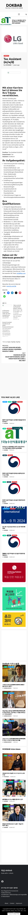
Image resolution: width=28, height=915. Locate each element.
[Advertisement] (14, 380)
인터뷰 (10, 755)
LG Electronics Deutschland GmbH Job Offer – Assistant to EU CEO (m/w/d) (6, 313)
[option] (14, 21)
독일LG (8, 341)
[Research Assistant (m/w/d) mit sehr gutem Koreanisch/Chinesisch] (7, 329)
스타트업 (10, 781)
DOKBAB (9, 65)
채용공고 (6, 55)
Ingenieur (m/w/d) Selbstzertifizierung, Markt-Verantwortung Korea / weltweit (15, 356)
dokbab (14, 5)
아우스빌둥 (11, 667)
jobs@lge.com (21, 273)
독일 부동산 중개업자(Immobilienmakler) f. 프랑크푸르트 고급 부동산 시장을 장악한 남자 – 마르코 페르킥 (13, 712)
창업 (21, 781)
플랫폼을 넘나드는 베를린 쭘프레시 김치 (12, 799)
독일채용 (13, 341)
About (6, 903)
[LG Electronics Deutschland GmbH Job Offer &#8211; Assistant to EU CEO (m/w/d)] (7, 307)
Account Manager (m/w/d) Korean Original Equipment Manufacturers (12, 348)
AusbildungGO (8, 688)
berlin (5, 401)
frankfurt (6, 508)
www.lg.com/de (11, 286)
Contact (12, 903)
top (10, 401)
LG (6, 341)
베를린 (14, 401)
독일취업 (18, 341)
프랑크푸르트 (16, 428)
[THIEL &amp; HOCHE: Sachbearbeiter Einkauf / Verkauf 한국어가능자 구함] (18, 312)
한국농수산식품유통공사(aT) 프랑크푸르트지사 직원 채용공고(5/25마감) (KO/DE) (19, 22)
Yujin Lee (6, 776)
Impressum (19, 903)
